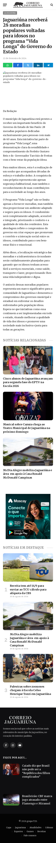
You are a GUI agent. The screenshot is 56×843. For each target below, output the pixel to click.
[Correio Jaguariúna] (28, 4)
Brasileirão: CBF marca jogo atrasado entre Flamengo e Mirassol (37, 799)
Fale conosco (30, 835)
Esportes (18, 831)
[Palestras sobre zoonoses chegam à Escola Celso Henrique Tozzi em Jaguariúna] (28, 668)
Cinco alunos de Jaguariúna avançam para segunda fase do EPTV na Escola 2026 (28, 382)
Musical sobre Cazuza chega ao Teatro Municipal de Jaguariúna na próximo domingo (26, 428)
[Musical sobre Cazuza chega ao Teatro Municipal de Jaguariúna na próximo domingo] (28, 406)
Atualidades (35, 827)
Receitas (41, 831)
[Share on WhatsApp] (7, 65)
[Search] (51, 5)
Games (30, 831)
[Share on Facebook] (18, 65)
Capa (8, 827)
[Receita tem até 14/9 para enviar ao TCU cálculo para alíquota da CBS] (28, 567)
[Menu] (5, 5)
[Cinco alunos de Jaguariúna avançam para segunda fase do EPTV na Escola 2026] (28, 360)
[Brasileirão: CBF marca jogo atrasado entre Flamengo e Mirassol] (11, 799)
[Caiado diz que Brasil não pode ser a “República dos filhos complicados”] (11, 769)
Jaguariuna (10, 13)
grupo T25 (32, 821)
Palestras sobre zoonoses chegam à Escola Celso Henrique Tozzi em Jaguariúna (30, 690)
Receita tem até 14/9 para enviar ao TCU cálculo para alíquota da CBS (28, 589)
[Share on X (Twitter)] (28, 65)
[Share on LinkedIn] (38, 65)
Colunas (49, 827)
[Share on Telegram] (48, 65)
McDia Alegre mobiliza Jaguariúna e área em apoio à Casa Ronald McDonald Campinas (27, 473)
